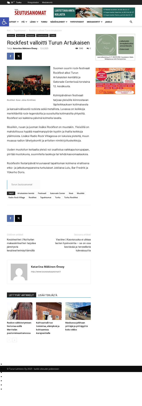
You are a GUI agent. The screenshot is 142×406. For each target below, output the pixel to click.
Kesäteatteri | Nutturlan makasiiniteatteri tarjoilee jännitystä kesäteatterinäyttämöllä (21, 245)
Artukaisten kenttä (25, 193)
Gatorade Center (57, 193)
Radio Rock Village (16, 197)
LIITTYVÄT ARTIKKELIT (21, 295)
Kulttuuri (20, 35)
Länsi (33, 21)
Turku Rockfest (71, 197)
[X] (18, 56)
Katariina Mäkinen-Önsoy (25, 48)
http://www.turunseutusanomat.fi (46, 271)
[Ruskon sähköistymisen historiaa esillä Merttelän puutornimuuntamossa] (19, 311)
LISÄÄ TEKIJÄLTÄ (47, 295)
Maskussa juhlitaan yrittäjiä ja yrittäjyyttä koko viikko (76, 326)
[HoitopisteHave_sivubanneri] (115, 59)
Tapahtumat (20, 30)
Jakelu (108, 21)
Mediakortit (47, 2)
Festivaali (42, 193)
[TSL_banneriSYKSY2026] (115, 93)
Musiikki (80, 193)
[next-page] (14, 340)
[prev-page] (9, 340)
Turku (44, 21)
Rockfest (32, 197)
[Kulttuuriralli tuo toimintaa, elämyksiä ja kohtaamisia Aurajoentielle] (48, 311)
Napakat (30, 35)
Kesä (71, 193)
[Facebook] (10, 56)
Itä (23, 21)
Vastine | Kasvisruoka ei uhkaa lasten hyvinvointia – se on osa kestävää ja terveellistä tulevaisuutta (73, 245)
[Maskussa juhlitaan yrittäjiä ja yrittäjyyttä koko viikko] (78, 311)
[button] (4, 21)
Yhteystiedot (33, 2)
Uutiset (12, 21)
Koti (9, 30)
